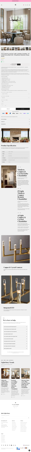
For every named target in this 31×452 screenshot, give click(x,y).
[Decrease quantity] (2, 105)
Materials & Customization (23, 422)
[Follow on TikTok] (13, 445)
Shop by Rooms (14, 423)
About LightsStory (14, 427)
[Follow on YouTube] (11, 445)
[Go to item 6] (16, 48)
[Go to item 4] (10, 48)
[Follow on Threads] (7, 445)
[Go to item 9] (24, 48)
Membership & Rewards (23, 423)
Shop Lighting (13, 422)
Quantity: (2, 103)
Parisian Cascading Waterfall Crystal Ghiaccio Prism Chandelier (14, 385)
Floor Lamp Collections (23, 431)
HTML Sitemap (3, 439)
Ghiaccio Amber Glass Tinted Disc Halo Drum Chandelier (4, 383)
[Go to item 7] (19, 48)
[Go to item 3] (8, 48)
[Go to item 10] (27, 48)
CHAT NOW (18, 64)
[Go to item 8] (21, 48)
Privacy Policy (3, 440)
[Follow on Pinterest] (9, 445)
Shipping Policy (3, 436)
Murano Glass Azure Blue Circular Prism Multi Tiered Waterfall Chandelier (25, 384)
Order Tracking (3, 435)
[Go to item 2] (5, 48)
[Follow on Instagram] (5, 445)
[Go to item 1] (2, 48)
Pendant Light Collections (23, 427)
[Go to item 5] (13, 48)
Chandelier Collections (23, 426)
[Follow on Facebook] (1, 445)
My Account (13, 430)
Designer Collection (14, 426)
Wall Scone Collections (23, 430)
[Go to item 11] (29, 48)
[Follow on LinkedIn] (15, 445)
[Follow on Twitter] (3, 445)
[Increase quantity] (5, 105)
